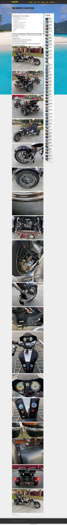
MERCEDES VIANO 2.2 (50, 77)
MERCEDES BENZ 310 (50, 28)
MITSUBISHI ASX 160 (50, 139)
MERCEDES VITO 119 (50, 18)
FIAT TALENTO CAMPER (50, 51)
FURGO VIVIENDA (50, 47)
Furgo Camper (31, 2)
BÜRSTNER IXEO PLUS (50, 24)
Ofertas (15, 14)
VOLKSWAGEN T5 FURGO (50, 103)
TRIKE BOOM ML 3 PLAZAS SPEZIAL (23, 8)
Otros (17, 14)
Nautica (39, 2)
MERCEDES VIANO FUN (50, 37)
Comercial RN (15, 2)
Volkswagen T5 (50, 106)
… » (52, 22)
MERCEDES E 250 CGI (50, 123)
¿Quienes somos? (52, 2)
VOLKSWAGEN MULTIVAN (50, 109)
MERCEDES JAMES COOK (50, 74)
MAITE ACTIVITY (50, 71)
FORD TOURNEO (50, 34)
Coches (35, 2)
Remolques (42, 2)
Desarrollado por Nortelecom (33, 524)
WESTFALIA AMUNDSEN (50, 40)
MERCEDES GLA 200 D (50, 132)
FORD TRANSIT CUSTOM (51, 68)
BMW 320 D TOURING (50, 148)
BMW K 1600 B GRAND (50, 155)
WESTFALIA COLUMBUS (50, 44)
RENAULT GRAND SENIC (50, 142)
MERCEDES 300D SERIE (50, 136)
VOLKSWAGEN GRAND (50, 57)
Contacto (47, 2)
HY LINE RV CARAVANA (50, 21)
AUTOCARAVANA (47, 63)
